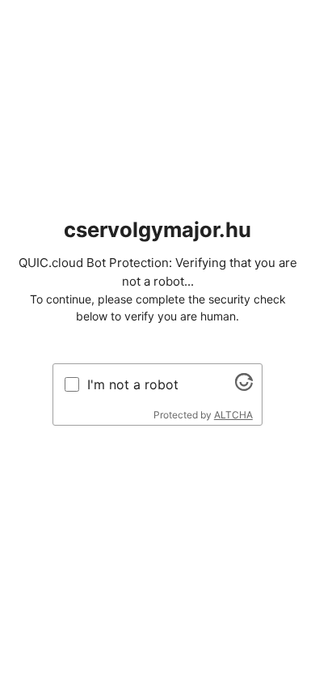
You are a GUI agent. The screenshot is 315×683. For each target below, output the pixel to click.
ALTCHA (233, 415)
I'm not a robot (132, 384)
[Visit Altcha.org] (244, 386)
